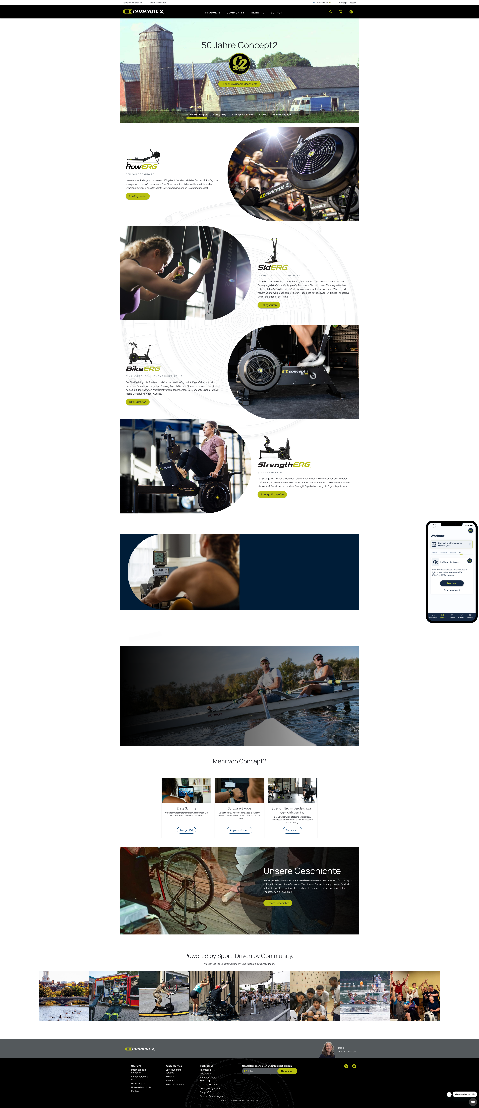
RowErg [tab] (263, 114)
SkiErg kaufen (269, 305)
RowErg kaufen (137, 196)
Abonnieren (287, 1071)
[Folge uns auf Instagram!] (346, 1066)
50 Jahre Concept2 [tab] (196, 114)
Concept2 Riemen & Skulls (199, 722)
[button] (64, 996)
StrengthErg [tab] (219, 114)
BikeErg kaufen (137, 402)
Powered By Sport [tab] (283, 114)
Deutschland (322, 2)
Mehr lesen (292, 830)
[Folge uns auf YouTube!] (354, 1066)
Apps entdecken (239, 830)
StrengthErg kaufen (272, 494)
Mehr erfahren (285, 584)
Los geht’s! (186, 830)
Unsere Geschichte (278, 903)
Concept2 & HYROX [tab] (242, 114)
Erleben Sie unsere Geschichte (239, 84)
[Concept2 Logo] (143, 11)
